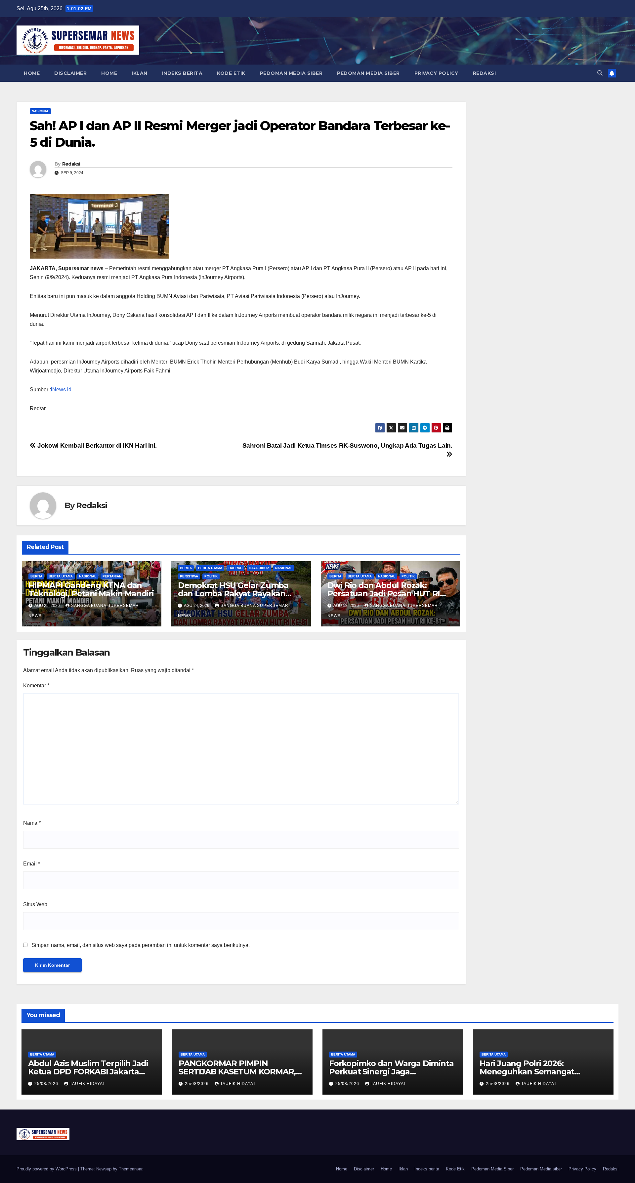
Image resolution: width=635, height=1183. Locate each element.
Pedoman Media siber (368, 73)
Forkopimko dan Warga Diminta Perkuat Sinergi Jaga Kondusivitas (391, 1072)
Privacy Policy (436, 73)
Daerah (235, 568)
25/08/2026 (47, 1083)
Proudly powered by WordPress (47, 1168)
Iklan (140, 73)
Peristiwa (189, 576)
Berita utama (61, 576)
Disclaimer (70, 73)
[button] (600, 73)
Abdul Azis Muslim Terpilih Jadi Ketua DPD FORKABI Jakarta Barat (88, 1072)
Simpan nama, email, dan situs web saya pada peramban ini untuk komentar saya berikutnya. (140, 945)
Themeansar (130, 1168)
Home (32, 73)
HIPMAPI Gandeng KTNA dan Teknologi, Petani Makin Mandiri (91, 589)
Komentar (36, 685)
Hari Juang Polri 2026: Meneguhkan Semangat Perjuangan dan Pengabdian (536, 1072)
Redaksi (484, 73)
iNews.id (61, 389)
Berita (36, 576)
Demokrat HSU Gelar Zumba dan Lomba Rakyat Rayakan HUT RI (233, 593)
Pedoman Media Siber (291, 73)
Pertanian (112, 576)
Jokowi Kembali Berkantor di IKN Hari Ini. (96, 445)
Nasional (40, 111)
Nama (32, 823)
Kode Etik (231, 73)
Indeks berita (182, 73)
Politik (211, 576)
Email (31, 863)
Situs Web (35, 904)
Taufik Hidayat (87, 1083)
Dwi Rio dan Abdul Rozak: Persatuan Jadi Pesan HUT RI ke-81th (383, 593)
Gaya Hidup (259, 568)
